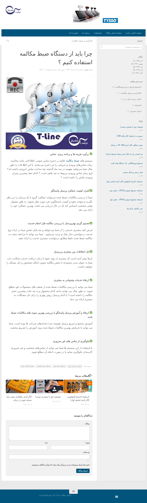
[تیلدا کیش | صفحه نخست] (13, 10)
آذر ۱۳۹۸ (139, 61)
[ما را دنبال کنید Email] (116, 496)
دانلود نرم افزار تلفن (75, 366)
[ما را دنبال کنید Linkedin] (120, 496)
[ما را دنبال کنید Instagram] (136, 496)
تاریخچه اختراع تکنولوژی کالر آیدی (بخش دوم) (125, 181)
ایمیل (87, 443)
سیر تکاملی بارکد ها (135, 208)
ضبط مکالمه (72, 160)
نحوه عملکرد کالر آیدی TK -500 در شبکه (127, 145)
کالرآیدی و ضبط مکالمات (81, 41)
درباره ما (86, 33)
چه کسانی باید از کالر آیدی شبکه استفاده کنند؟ (124, 154)
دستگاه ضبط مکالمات (43, 366)
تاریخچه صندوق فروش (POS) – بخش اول (126, 199)
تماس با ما (73, 33)
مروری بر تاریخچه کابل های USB (130, 136)
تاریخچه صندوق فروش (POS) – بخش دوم (126, 190)
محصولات (98, 33)
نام (46, 443)
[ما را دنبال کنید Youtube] (128, 496)
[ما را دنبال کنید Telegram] (140, 496)
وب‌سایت (86, 452)
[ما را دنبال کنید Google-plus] (124, 496)
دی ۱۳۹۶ (139, 67)
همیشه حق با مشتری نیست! (47, 396)
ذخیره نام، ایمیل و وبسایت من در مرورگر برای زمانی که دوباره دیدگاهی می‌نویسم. (61, 465)
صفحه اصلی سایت (133, 33)
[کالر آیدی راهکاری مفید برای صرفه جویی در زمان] (20, 386)
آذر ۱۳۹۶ (139, 70)
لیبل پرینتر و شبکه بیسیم (133, 172)
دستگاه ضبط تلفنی (59, 366)
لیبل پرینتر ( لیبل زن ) (131, 99)
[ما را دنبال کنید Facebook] (132, 496)
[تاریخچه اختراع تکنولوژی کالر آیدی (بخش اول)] (77, 386)
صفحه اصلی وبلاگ (113, 33)
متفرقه (137, 105)
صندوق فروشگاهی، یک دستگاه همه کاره (127, 163)
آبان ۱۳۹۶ (139, 73)
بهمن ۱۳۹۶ (138, 64)
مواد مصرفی (135, 111)
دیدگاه (87, 424)
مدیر (86, 70)
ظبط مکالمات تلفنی (27, 366)
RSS (141, 121)
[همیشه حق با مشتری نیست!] (49, 386)
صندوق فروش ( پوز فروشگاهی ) (127, 87)
